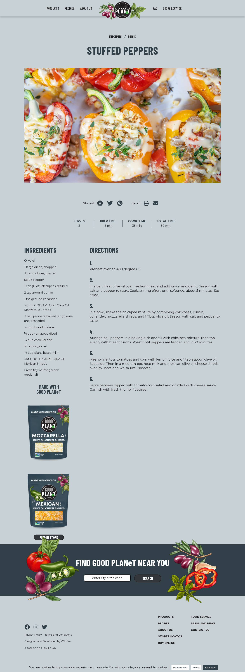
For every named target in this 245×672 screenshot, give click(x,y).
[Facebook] (101, 203)
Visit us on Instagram (36, 627)
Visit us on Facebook (27, 627)
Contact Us (200, 630)
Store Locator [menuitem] (172, 8)
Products (166, 616)
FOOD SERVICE (201, 616)
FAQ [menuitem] (155, 8)
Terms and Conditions (58, 634)
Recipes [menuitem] (69, 8)
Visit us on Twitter (44, 627)
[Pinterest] (121, 203)
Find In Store (49, 537)
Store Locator (170, 636)
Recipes (163, 623)
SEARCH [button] (147, 578)
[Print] (147, 203)
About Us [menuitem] (86, 8)
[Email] (157, 203)
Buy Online (166, 643)
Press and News (203, 623)
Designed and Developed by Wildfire (47, 641)
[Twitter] (111, 203)
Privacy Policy (33, 634)
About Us (165, 630)
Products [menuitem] (52, 8)
